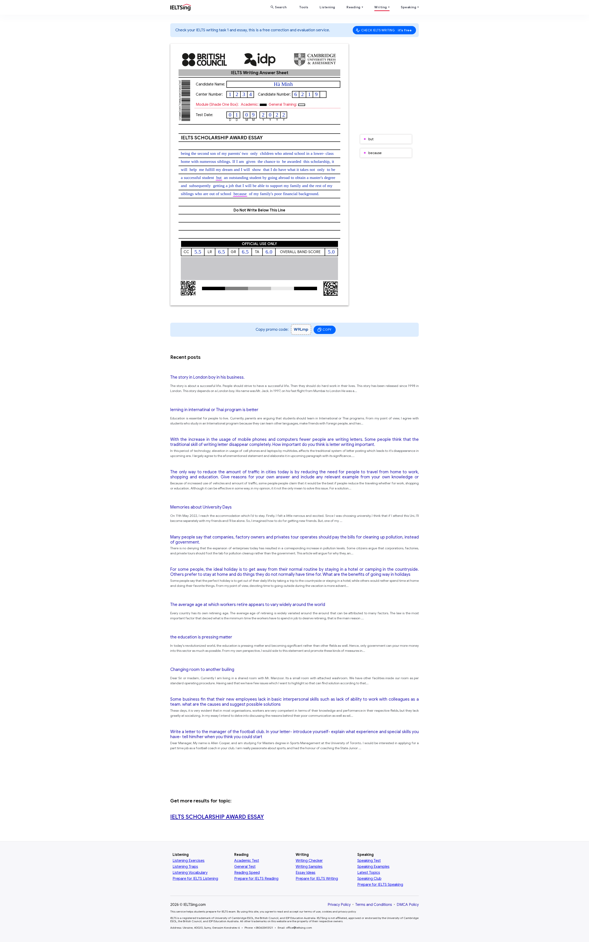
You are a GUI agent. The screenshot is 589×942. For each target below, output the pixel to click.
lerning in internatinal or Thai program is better (214, 409)
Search (280, 7)
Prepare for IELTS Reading (256, 879)
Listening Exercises (189, 861)
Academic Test (246, 861)
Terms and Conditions (373, 904)
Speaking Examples (373, 867)
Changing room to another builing (202, 669)
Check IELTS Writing (386, 30)
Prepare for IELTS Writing (317, 879)
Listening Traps (185, 867)
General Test (245, 867)
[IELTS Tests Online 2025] (180, 8)
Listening (327, 7)
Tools (303, 7)
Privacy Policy (339, 904)
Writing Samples (309, 867)
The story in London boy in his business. (207, 377)
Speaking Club (369, 879)
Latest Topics (368, 873)
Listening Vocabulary (190, 873)
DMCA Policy (408, 904)
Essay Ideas (305, 873)
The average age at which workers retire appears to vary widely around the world (247, 604)
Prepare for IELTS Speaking (380, 884)
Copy (327, 330)
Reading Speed (247, 873)
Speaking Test (369, 861)
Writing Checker (309, 861)
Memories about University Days (201, 507)
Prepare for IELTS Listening (195, 879)
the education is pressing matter (201, 637)
